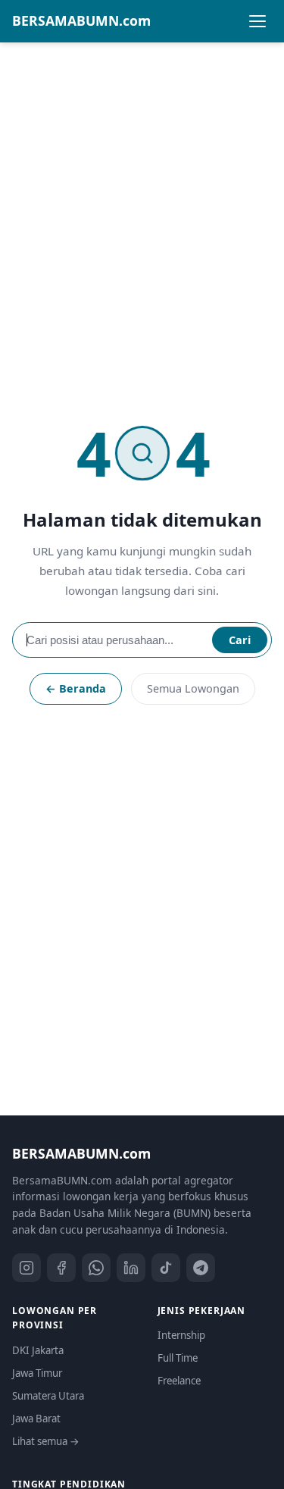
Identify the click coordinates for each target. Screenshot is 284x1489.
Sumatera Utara (48, 1396)
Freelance (179, 1380)
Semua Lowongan (193, 688)
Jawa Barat (36, 1418)
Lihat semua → (46, 1441)
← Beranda (75, 688)
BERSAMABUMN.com (81, 20)
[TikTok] (165, 1267)
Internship (181, 1335)
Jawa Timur (37, 1373)
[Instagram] (26, 1267)
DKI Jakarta (38, 1350)
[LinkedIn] (131, 1267)
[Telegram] (200, 1267)
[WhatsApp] (96, 1267)
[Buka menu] (257, 21)
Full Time (178, 1358)
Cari (240, 640)
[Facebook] (61, 1267)
